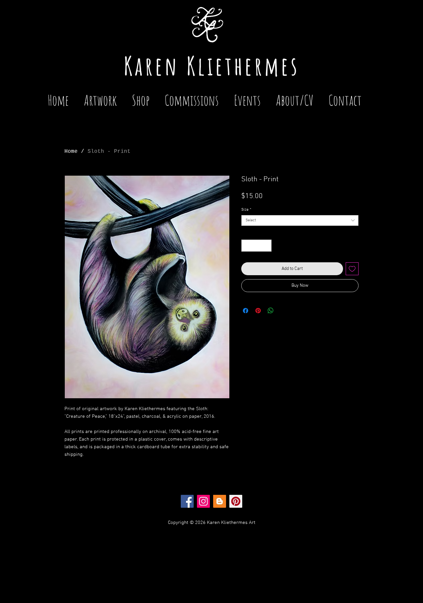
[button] (247, 97)
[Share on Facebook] (246, 311)
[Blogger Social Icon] (219, 501)
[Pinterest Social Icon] (235, 501)
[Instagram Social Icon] (203, 501)
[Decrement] (246, 245)
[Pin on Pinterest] (258, 311)
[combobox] (300, 220)
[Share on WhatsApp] (271, 311)
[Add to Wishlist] (352, 268)
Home (71, 151)
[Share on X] (283, 311)
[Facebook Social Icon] (187, 501)
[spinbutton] (256, 245)
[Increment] (266, 245)
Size (246, 209)
